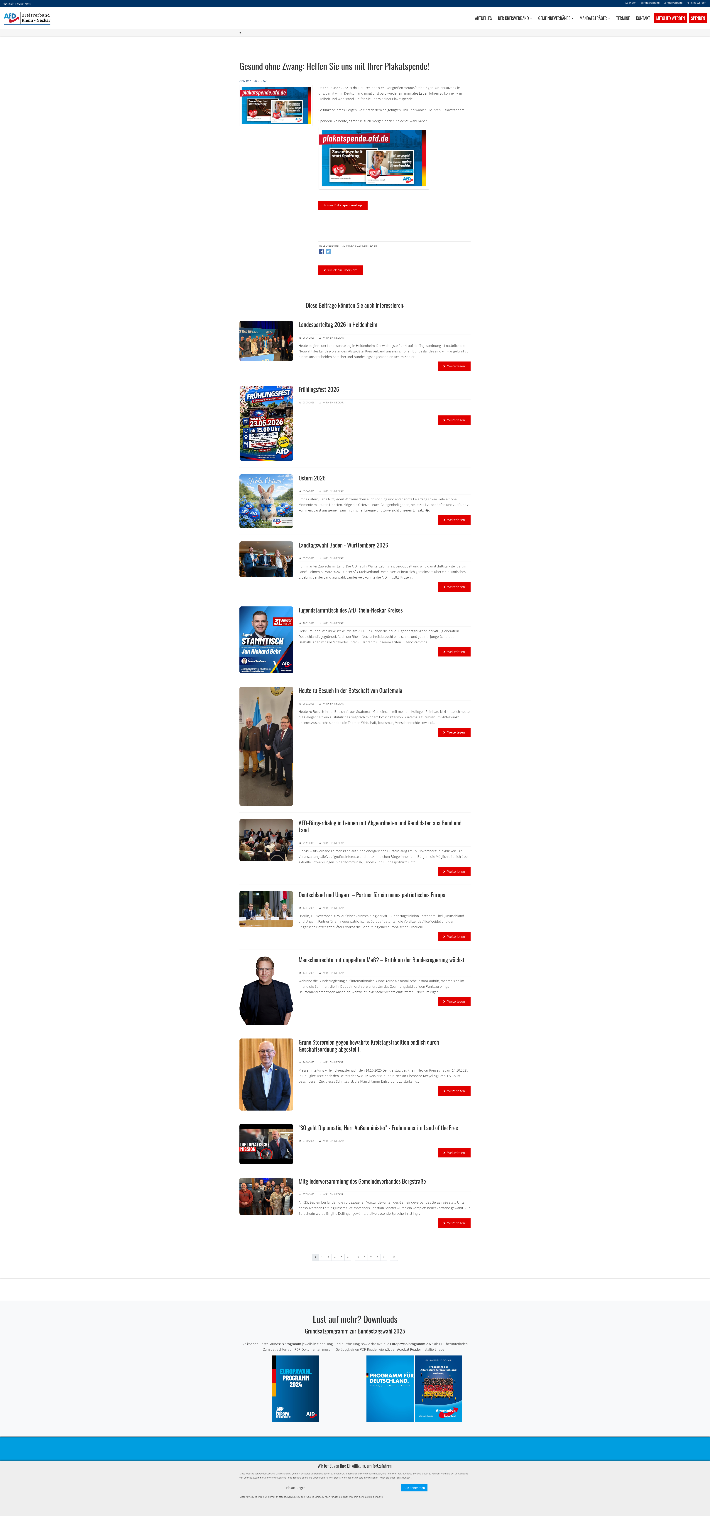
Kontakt (643, 18)
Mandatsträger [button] (593, 18)
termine (623, 18)
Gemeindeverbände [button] (554, 18)
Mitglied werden (670, 18)
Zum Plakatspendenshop (343, 205)
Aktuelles (483, 18)
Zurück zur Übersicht (340, 270)
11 (394, 1257)
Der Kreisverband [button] (513, 18)
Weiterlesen (454, 366)
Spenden (698, 18)
